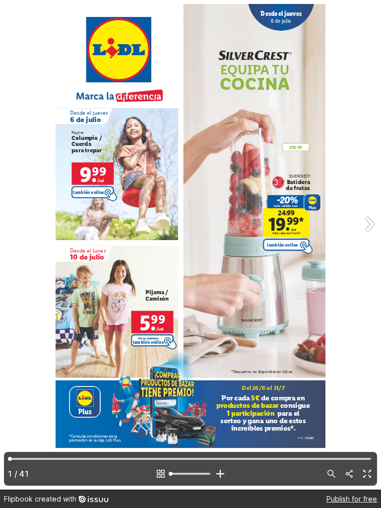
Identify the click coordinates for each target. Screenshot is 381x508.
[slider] (190, 474)
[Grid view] (161, 474)
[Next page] (369, 245)
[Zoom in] (220, 474)
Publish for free (351, 499)
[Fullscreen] (367, 474)
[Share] (349, 474)
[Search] (331, 474)
